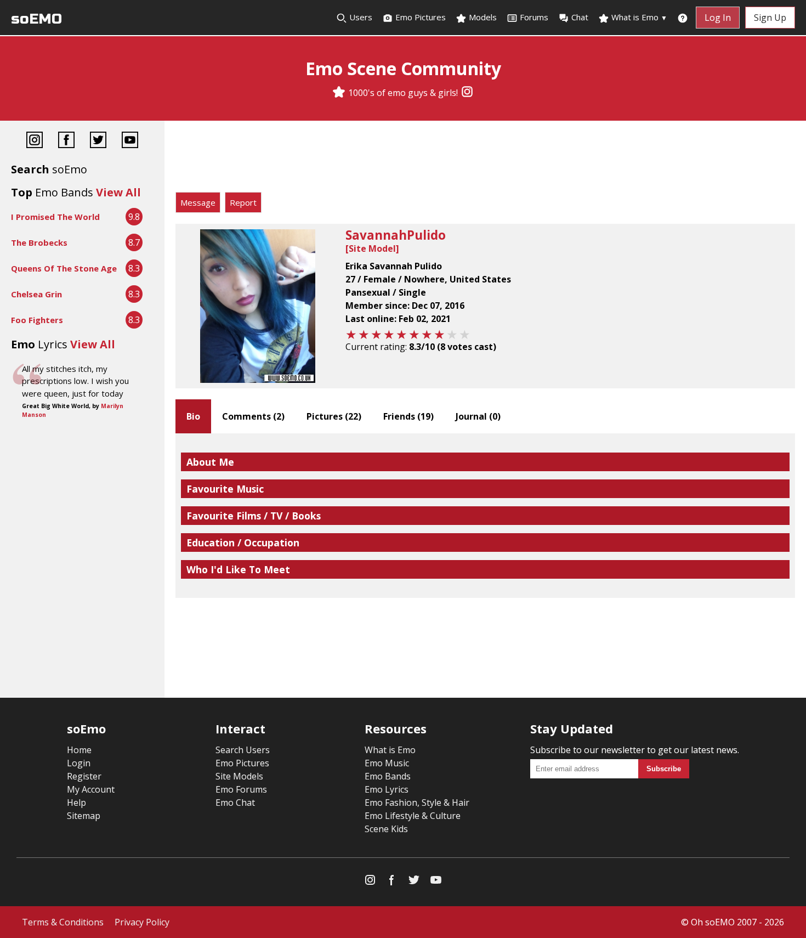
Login (78, 763)
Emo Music (387, 763)
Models (482, 17)
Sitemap (83, 816)
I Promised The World (55, 216)
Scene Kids (386, 829)
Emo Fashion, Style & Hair (417, 802)
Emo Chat (235, 802)
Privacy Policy (142, 922)
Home (79, 750)
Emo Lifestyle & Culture (413, 816)
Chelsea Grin (36, 294)
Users (359, 17)
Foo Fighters (37, 319)
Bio (193, 416)
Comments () (253, 416)
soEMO (36, 18)
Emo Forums (241, 789)
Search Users (242, 750)
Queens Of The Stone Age (64, 268)
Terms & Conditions (63, 922)
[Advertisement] (485, 159)
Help (76, 802)
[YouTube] (130, 141)
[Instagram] (467, 93)
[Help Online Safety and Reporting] (682, 17)
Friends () (408, 416)
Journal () (478, 416)
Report (243, 202)
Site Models (239, 776)
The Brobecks (39, 242)
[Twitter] (98, 141)
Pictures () (333, 416)
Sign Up (770, 18)
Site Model (372, 248)
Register (84, 776)
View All (118, 192)
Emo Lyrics (386, 789)
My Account (91, 789)
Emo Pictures (419, 17)
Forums (534, 17)
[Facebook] (66, 141)
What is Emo (638, 17)
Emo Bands (388, 776)
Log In (718, 18)
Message (197, 202)
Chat (579, 17)
